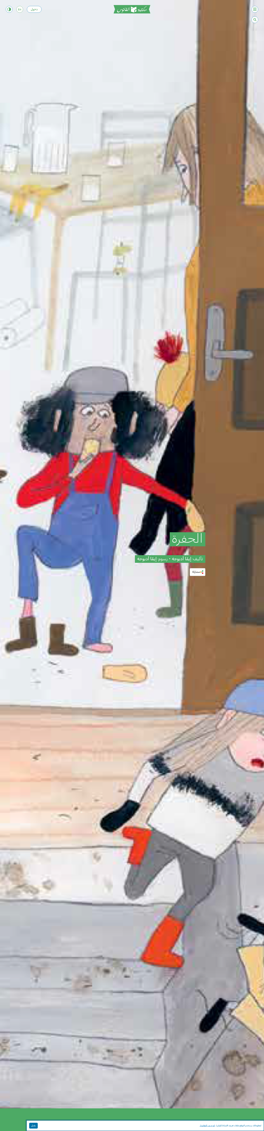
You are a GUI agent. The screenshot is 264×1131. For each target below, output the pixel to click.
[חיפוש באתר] (255, 20)
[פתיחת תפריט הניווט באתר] (254, 9)
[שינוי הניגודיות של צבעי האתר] (9, 9)
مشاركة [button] (196, 572)
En (19, 10)
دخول (34, 9)
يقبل (33, 1125)
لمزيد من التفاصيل (207, 1125)
